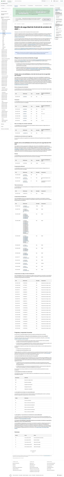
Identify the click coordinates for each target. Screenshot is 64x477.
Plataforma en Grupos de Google (34, 468)
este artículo (48, 353)
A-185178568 (25, 109)
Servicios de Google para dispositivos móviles (38, 69)
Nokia (47, 427)
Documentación (4, 3)
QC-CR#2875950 (25, 217)
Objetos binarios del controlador (17, 470)
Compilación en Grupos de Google (34, 470)
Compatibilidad (30, 5)
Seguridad (16, 5)
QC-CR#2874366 (25, 218)
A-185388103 (25, 111)
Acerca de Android (15, 475)
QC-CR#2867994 (25, 223)
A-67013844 (24, 120)
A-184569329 (25, 96)
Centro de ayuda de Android (51, 463)
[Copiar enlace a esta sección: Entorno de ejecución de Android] (29, 87)
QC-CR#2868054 (25, 237)
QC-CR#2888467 (25, 239)
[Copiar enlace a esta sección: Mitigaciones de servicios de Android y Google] (39, 58)
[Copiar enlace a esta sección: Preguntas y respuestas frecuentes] (33, 332)
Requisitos (14, 464)
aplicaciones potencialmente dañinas (32, 68)
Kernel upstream (25, 175)
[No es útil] (51, 24)
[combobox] (45, 1)
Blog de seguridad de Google (34, 467)
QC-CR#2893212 (25, 250)
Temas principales (23, 5)
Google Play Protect (23, 60)
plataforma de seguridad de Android (38, 59)
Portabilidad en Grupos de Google (34, 471)
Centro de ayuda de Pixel (50, 464)
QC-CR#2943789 (25, 241)
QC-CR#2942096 (25, 240)
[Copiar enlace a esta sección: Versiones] (20, 432)
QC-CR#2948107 (25, 270)
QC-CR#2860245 (25, 249)
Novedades (3, 5)
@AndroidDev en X (32, 464)
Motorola (44, 427)
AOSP (15, 23)
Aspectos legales (25, 475)
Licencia (30, 475)
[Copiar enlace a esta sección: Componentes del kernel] (25, 166)
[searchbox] (6, 8)
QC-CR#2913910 (25, 264)
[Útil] (49, 24)
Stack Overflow (49, 468)
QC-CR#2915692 (25, 267)
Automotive (46, 5)
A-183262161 (24, 113)
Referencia (52, 5)
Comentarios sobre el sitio (39, 475)
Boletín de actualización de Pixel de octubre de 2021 (37, 53)
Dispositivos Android (38, 5)
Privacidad (33, 475)
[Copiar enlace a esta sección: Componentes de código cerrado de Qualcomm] (35, 273)
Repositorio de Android (16, 463)
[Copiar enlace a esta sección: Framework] (20, 99)
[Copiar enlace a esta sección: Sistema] (19, 153)
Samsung (16, 428)
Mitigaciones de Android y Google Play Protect (28, 48)
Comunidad (20, 475)
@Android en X (32, 463)
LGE (42, 427)
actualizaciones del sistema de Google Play (21, 84)
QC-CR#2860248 (25, 236)
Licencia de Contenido (47, 455)
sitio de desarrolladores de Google (25, 418)
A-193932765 (25, 118)
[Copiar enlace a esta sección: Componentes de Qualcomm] (27, 196)
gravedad (21, 80)
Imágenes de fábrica (16, 468)
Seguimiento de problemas (50, 470)
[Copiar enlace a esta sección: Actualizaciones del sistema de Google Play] (33, 136)
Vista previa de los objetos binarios (17, 467)
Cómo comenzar (9, 5)
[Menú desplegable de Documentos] (12, 1)
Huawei (40, 427)
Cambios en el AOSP (34, 14)
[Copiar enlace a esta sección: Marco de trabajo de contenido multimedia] (33, 123)
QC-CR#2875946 (25, 216)
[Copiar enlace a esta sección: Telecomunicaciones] (24, 185)
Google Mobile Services (50, 467)
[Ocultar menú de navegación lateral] (10, 475)
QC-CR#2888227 (25, 238)
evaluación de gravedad (31, 44)
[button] (5, 14)
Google (37, 427)
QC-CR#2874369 (25, 254)
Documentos (18, 23)
